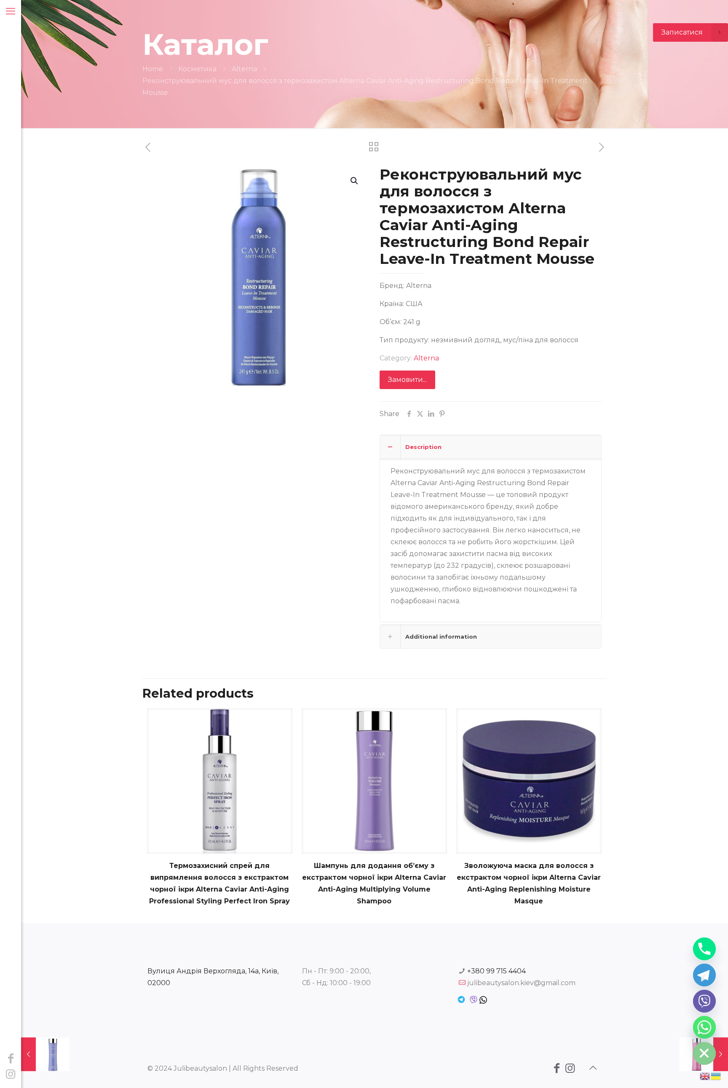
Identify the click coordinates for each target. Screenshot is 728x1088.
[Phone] (704, 949)
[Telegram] (704, 975)
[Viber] (704, 1001)
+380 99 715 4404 (496, 971)
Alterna (244, 69)
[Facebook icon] (10, 1058)
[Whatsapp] (704, 1027)
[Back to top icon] (593, 1068)
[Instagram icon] (10, 1074)
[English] (705, 1076)
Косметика (197, 69)
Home (152, 69)
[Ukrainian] (716, 1076)
